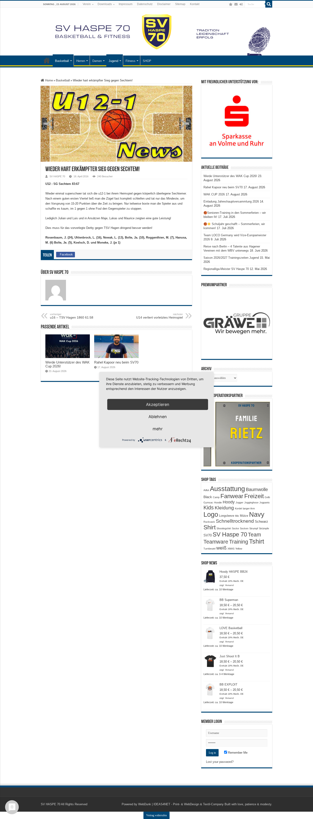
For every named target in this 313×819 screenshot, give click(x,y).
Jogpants (264, 502)
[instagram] (226, 4)
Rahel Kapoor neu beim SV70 (116, 362)
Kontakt (194, 4)
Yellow (238, 548)
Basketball (62, 61)
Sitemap (180, 4)
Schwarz (261, 521)
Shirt (209, 527)
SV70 (207, 535)
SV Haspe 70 (230, 534)
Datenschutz (145, 4)
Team (254, 535)
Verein (87, 4)
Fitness (130, 61)
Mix (237, 515)
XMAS (231, 548)
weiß (221, 548)
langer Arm (249, 508)
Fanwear (231, 496)
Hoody (229, 502)
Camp (216, 497)
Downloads (105, 4)
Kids (208, 508)
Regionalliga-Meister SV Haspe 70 (226, 269)
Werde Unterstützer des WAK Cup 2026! (230, 176)
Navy (256, 514)
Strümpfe (264, 528)
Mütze (244, 515)
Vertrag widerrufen (156, 815)
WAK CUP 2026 (214, 194)
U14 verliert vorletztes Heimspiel (159, 316)
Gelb (267, 497)
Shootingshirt (224, 528)
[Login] (241, 4)
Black (207, 497)
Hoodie (218, 502)
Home (48, 80)
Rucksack (209, 521)
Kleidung (224, 508)
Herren (80, 61)
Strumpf (253, 528)
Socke (235, 528)
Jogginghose (251, 502)
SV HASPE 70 (57, 176)
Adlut (206, 490)
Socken (244, 528)
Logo (210, 514)
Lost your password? (219, 761)
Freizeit (254, 496)
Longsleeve (226, 515)
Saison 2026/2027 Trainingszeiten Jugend (231, 257)
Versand (229, 585)
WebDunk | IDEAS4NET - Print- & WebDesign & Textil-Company (181, 804)
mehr (158, 428)
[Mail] (236, 4)
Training (238, 542)
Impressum (125, 4)
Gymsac (208, 502)
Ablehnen (157, 416)
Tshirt (256, 541)
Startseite (47, 60)
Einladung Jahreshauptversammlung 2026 (231, 201)
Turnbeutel (209, 548)
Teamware (215, 542)
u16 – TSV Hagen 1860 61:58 (71, 316)
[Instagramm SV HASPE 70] (230, 4)
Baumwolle (257, 489)
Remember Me (237, 752)
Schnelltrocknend (235, 521)
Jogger (239, 502)
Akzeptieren (157, 404)
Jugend (113, 61)
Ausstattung (227, 488)
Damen (97, 61)
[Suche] (268, 4)
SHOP (147, 61)
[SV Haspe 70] (156, 32)
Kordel (238, 508)
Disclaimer (163, 4)
